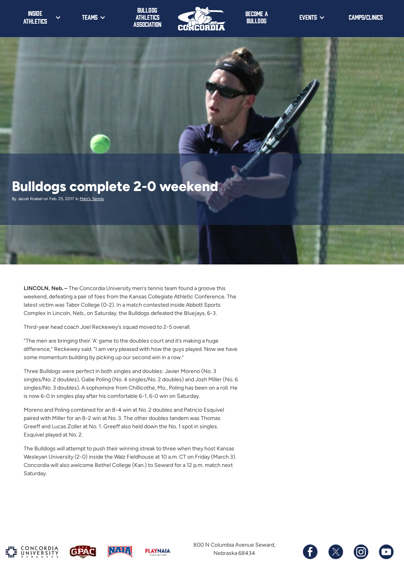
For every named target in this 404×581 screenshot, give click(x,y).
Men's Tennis (92, 198)
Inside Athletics (35, 17)
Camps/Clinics (366, 17)
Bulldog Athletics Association (147, 17)
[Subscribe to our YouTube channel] (385, 551)
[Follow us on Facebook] (310, 551)
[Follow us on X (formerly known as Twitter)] (335, 551)
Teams (89, 17)
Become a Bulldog (256, 16)
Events (308, 17)
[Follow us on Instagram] (360, 551)
